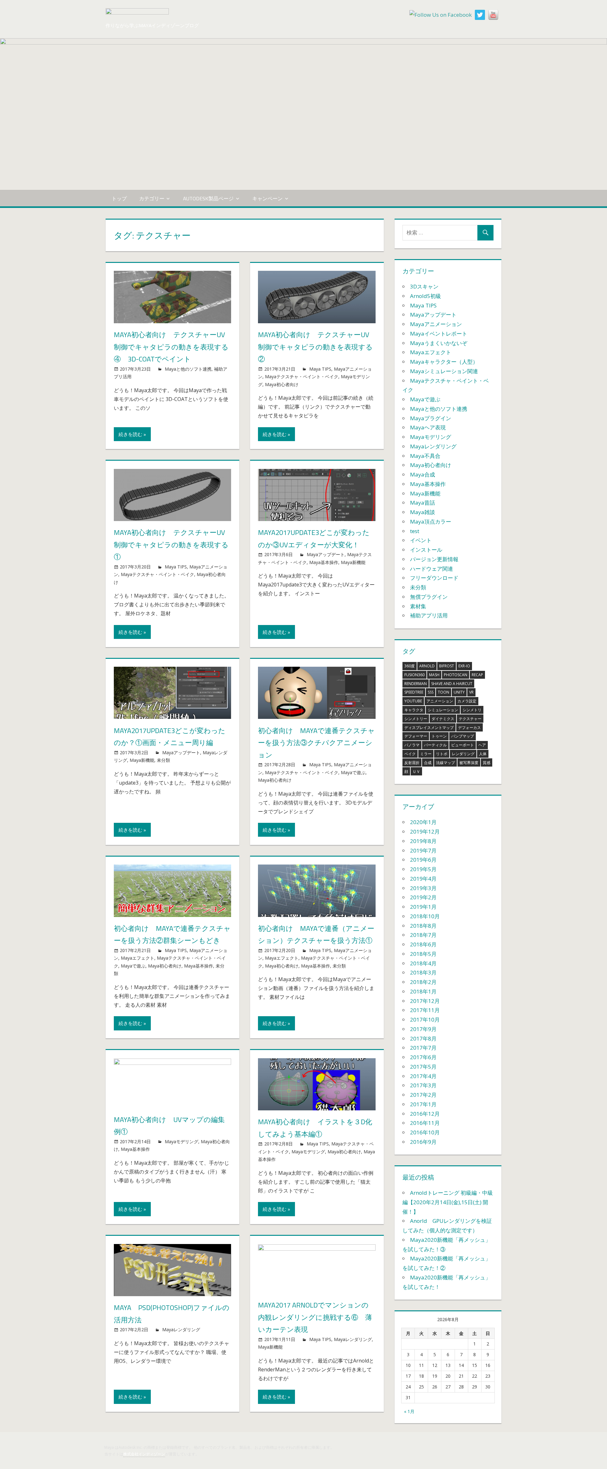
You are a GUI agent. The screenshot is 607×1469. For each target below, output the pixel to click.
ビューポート (462, 745)
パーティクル (435, 745)
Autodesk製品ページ (208, 198)
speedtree (413, 692)
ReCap (477, 674)
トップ (119, 198)
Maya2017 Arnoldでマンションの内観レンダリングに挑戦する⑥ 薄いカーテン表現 (315, 1317)
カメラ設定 (466, 701)
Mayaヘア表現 (428, 427)
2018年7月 (423, 934)
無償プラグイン (429, 596)
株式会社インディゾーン (144, 1454)
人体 (483, 753)
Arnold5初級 (425, 296)
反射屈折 (412, 762)
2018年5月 (423, 953)
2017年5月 (423, 1066)
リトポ (441, 753)
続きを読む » (132, 434)
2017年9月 (423, 1029)
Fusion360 (414, 674)
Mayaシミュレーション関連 (444, 371)
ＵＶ (416, 771)
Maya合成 (422, 474)
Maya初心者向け (281, 384)
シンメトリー (415, 718)
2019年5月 (423, 869)
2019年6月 (423, 859)
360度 (409, 666)
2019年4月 (423, 878)
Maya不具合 (425, 455)
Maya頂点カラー (430, 521)
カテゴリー (151, 198)
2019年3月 (423, 888)
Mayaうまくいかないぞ (438, 343)
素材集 (418, 606)
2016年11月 (425, 1122)
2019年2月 (423, 897)
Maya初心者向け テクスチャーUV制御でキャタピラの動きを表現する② (315, 346)
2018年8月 (423, 925)
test (414, 531)
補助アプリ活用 (429, 615)
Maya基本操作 (323, 562)
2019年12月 (425, 831)
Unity (459, 692)
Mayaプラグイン (430, 418)
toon (443, 692)
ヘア (482, 745)
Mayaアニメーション (436, 324)
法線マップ (445, 762)
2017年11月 (425, 1010)
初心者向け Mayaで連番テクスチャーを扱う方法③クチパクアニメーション (316, 742)
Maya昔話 (422, 502)
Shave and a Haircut (451, 683)
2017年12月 (425, 1001)
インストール (426, 549)
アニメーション (439, 701)
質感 (486, 762)
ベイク (410, 753)
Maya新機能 (353, 562)
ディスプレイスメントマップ (429, 727)
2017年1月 (423, 1104)
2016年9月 (423, 1141)
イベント (421, 540)
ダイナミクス (443, 718)
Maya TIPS (320, 369)
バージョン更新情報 (434, 559)
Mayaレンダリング (181, 1329)
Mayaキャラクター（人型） (444, 361)
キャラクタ (413, 710)
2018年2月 (423, 982)
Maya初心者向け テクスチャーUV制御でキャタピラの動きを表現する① (171, 544)
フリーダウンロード (434, 577)
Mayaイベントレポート (438, 333)
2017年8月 (423, 1038)
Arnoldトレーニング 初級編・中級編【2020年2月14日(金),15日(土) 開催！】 (447, 1202)
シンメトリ (472, 710)
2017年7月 (423, 1047)
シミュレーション (443, 710)
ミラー (426, 753)
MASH (434, 674)
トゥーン (439, 736)
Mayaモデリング (181, 1141)
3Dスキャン (424, 286)
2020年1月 (423, 822)
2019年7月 (423, 850)
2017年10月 (425, 1019)
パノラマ (412, 745)
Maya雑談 (422, 512)
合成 (428, 762)
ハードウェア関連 (431, 568)
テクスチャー (470, 718)
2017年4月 (423, 1076)
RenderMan (415, 683)
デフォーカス (469, 727)
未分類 (163, 760)
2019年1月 (423, 906)
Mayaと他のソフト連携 (188, 369)
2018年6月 (423, 944)
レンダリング (463, 753)
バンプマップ (462, 736)
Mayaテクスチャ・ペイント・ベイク (301, 376)
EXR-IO (464, 666)
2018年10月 (425, 916)
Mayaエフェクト (137, 958)
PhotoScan (455, 674)
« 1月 (409, 1411)
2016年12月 (425, 1113)
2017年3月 (423, 1085)
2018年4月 (423, 963)
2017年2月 (423, 1094)
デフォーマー (415, 736)
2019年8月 (423, 841)
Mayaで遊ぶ (353, 772)
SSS (430, 692)
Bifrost (446, 666)
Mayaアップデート (326, 554)
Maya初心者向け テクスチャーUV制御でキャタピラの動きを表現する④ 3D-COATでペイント (171, 346)
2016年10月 (425, 1132)
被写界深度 (468, 762)
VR (471, 692)
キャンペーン (267, 198)
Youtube (413, 701)
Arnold (427, 666)
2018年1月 (423, 991)
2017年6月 (423, 1057)
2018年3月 (423, 972)
